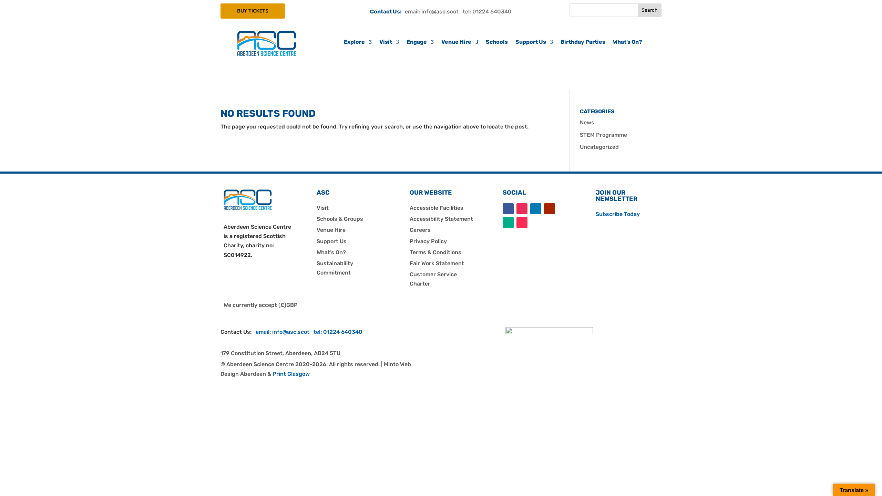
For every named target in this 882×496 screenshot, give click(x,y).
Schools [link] (497, 42)
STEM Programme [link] (603, 135)
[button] (508, 208)
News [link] (587, 122)
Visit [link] (385, 42)
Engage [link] (417, 42)
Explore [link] (354, 42)
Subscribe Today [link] (618, 214)
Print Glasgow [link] (291, 374)
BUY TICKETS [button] (252, 11)
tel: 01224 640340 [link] (487, 11)
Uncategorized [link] (599, 147)
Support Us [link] (530, 42)
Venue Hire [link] (456, 42)
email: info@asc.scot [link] (434, 11)
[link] (266, 54)
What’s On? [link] (627, 42)
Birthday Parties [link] (583, 42)
